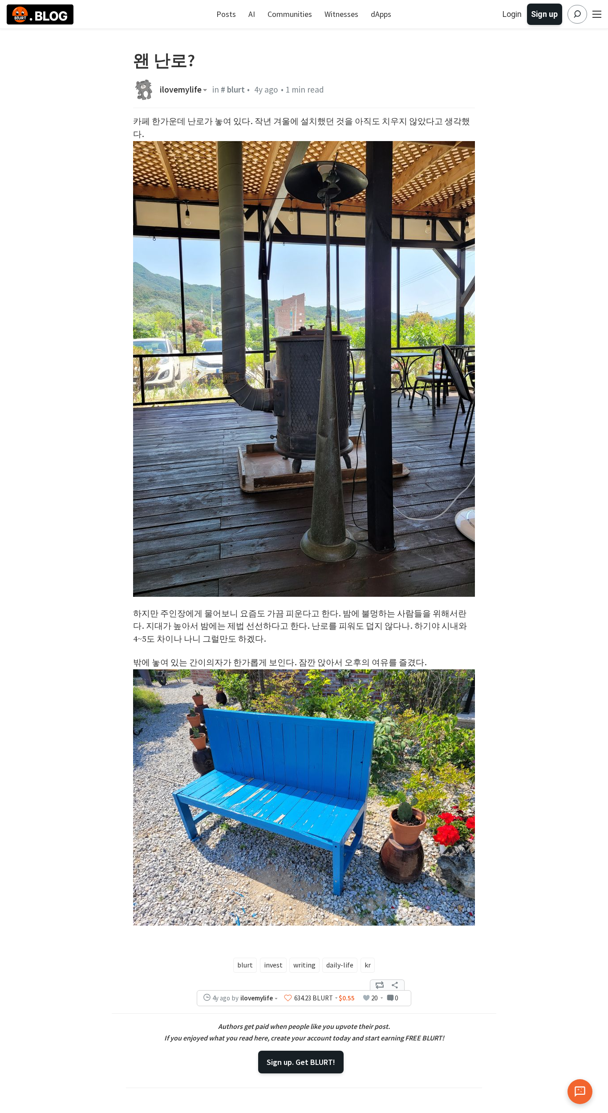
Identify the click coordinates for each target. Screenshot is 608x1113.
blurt (245, 964)
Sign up (544, 14)
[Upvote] (288, 998)
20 (374, 998)
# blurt (233, 89)
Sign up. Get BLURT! (301, 1062)
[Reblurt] (380, 985)
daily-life (339, 964)
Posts (226, 14)
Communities (290, 14)
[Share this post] (395, 985)
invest (273, 964)
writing (304, 964)
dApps (381, 14)
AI (251, 14)
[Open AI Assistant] (579, 1091)
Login (512, 14)
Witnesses (341, 14)
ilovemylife (181, 89)
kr (368, 964)
